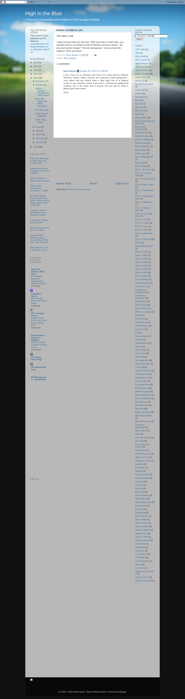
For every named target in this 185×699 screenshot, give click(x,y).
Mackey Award (141, 388)
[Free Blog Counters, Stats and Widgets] (31, 680)
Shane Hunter (141, 523)
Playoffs (138, 471)
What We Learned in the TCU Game (39, 229)
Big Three (139, 111)
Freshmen (140, 329)
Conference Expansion (140, 297)
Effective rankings (143, 312)
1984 (137, 53)
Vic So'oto (139, 568)
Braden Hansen (142, 136)
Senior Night (140, 519)
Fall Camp (140, 319)
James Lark (140, 353)
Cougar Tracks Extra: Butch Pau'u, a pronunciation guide (39, 321)
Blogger (122, 692)
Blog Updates (70, 58)
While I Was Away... (40, 121)
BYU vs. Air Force (143, 170)
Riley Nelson (141, 499)
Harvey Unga (141, 336)
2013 (36, 66)
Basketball (140, 97)
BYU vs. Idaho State (144, 185)
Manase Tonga (142, 391)
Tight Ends (140, 547)
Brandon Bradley (142, 139)
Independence (141, 343)
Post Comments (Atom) (79, 189)
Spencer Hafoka (142, 530)
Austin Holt (140, 90)
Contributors (140, 301)
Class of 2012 (141, 276)
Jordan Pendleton (143, 371)
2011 (36, 74)
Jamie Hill (139, 357)
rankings (139, 481)
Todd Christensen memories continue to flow (39, 344)
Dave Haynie (69, 71)
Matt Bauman (141, 402)
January (40, 142)
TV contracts (141, 554)
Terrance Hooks (142, 540)
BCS (137, 100)
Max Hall (139, 409)
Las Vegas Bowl (142, 384)
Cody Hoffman (141, 279)
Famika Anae (141, 322)
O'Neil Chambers (143, 454)
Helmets (139, 340)
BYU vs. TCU (141, 219)
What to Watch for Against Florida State (39, 179)
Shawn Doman (142, 526)
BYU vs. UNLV (141, 230)
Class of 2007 (141, 269)
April (38, 131)
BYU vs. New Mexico (144, 190)
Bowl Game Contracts (140, 128)
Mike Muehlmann (143, 421)
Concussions (141, 286)
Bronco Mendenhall (144, 157)
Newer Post (63, 183)
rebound (139, 485)
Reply (66, 92)
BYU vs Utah (141, 166)
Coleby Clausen (142, 283)
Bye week (139, 163)
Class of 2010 (141, 272)
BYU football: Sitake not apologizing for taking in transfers (38, 280)
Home (93, 183)
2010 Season (141, 60)
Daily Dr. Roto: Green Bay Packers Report (39, 300)
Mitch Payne (140, 431)
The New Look (42, 110)
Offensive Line (141, 457)
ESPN (137, 315)
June (38, 127)
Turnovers (139, 551)
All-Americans (141, 67)
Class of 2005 (141, 262)
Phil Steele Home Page (36, 358)
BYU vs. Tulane (142, 223)
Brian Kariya (140, 150)
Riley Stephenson (143, 502)
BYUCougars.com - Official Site (39, 378)
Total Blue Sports (36, 295)
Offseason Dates (142, 461)
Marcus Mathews (143, 395)
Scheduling (140, 513)
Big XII (138, 114)
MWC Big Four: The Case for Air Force (39, 248)
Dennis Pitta (140, 305)
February (40, 138)
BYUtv (138, 243)
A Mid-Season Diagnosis (41, 115)
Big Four (139, 107)
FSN (137, 333)
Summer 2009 (141, 537)
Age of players (141, 63)
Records (139, 488)
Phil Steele (140, 468)
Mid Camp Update (143, 416)
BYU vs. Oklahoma (143, 202)
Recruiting (139, 492)
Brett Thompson (142, 146)
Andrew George (142, 74)
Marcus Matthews (143, 398)
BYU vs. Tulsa (141, 226)
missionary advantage (140, 426)
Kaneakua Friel (142, 378)
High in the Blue (43, 13)
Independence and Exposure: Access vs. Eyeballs (40, 170)
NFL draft (139, 441)
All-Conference (142, 70)
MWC (137, 434)
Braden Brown (141, 133)
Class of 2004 (141, 259)
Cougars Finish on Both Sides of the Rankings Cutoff (38, 212)
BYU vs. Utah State (144, 233)
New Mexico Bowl (143, 438)
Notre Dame (140, 450)
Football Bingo (141, 326)
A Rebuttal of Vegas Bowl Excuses (39, 221)
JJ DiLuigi (139, 367)
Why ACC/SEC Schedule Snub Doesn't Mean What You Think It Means (39, 239)
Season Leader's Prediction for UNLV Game (42, 91)
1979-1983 (140, 49)
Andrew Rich (141, 77)
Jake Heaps (140, 350)
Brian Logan (140, 153)
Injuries (138, 346)
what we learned (142, 581)
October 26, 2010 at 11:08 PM (94, 71)
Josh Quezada (141, 374)
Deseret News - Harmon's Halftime (38, 337)
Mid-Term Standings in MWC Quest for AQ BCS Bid (39, 160)
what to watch (141, 577)
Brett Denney (141, 143)
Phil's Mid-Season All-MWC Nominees (41, 102)
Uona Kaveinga (142, 561)
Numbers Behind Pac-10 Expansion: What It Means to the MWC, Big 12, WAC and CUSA (39, 200)
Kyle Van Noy (141, 381)
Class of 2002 (141, 252)
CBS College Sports (144, 246)
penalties (139, 464)
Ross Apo (139, 509)
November (41, 81)
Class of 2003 (141, 255)
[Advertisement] (92, 160)
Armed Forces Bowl (144, 84)
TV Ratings (140, 557)
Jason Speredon (142, 364)
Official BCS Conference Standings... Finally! (39, 188)
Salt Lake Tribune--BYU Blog (37, 271)
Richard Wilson (142, 495)
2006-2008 (140, 56)
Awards (138, 93)
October (40, 85)
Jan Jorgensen (142, 360)
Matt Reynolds (141, 405)
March (39, 134)
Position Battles (142, 478)
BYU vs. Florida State (145, 179)
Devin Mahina (141, 308)
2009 (36, 147)
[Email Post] (95, 55)
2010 (36, 78)
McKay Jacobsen (143, 412)
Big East (139, 104)
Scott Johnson (141, 516)
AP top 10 (139, 81)
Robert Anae (141, 506)
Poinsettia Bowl (142, 475)
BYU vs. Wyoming (143, 239)
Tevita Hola (140, 544)
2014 (36, 62)
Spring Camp (141, 533)
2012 (36, 70)
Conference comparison (140, 291)
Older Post (122, 183)
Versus (138, 564)
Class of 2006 (141, 266)
